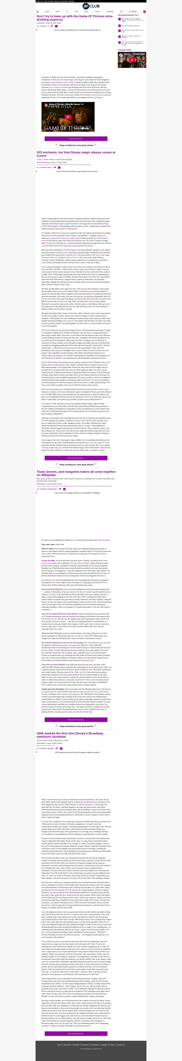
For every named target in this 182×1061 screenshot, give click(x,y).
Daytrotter (64, 1)
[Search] (37, 11)
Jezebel (51, 1)
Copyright (104, 1045)
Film (76, 11)
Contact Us (121, 1045)
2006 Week (50, 748)
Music (87, 11)
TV (67, 11)
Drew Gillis (42, 743)
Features (43, 26)
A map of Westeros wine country (62, 82)
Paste (38, 1)
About (59, 1045)
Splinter (57, 1)
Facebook (95, 1045)
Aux (121, 11)
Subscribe (110, 11)
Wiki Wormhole (52, 489)
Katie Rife (41, 23)
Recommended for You (128, 15)
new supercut (56, 87)
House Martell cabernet (90, 95)
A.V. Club (44, 1)
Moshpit (71, 1)
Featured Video (124, 50)
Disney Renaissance (86, 805)
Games (97, 11)
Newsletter (133, 11)
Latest (47, 11)
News (58, 11)
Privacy (112, 1045)
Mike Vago (42, 484)
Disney (49, 167)
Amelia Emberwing (44, 162)
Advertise (76, 1045)
